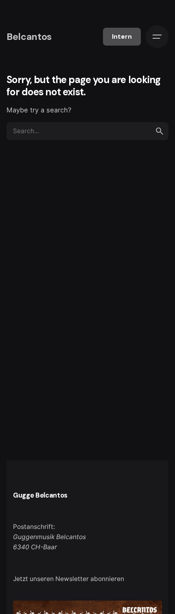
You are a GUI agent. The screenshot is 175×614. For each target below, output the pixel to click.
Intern (122, 37)
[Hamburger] (157, 36)
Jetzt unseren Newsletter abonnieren (68, 579)
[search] (159, 131)
